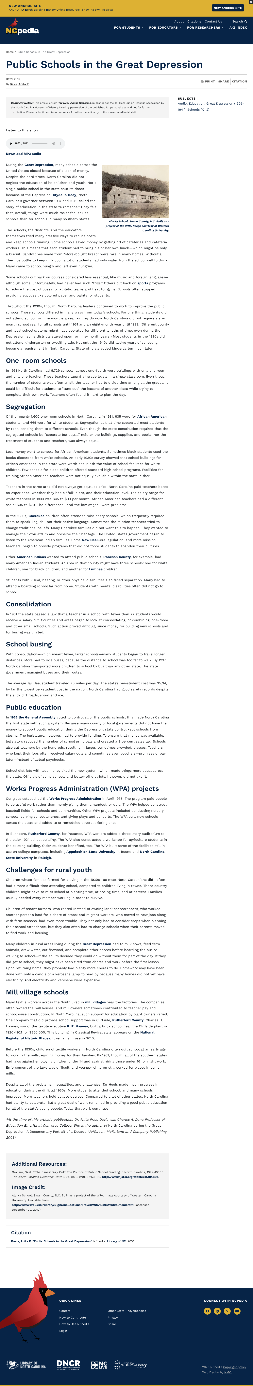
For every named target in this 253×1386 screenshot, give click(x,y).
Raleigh (44, 858)
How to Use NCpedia (74, 1324)
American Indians (32, 557)
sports (143, 283)
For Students (127, 27)
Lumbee (96, 569)
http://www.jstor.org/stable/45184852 (130, 1177)
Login (63, 1331)
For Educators (163, 27)
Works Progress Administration (74, 799)
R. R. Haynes (77, 1026)
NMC (227, 1372)
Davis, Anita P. (19, 84)
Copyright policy (234, 1367)
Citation (239, 81)
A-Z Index (238, 27)
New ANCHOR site (228, 7)
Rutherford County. (128, 1020)
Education (197, 103)
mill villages (96, 1002)
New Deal (90, 540)
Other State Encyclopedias (127, 1311)
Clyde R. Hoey (64, 195)
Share (223, 81)
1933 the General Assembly (33, 717)
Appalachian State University (90, 852)
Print (210, 81)
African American (152, 416)
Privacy (113, 1317)
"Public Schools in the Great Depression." (62, 1241)
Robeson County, (117, 557)
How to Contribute (72, 1317)
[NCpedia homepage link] (22, 26)
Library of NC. (116, 1241)
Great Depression (39, 165)
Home (10, 51)
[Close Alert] (251, 2)
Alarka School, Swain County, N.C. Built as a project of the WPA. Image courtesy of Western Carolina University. (137, 226)
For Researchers (203, 27)
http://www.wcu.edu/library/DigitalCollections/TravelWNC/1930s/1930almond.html (73, 1205)
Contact (64, 1311)
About (179, 21)
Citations (194, 21)
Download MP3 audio (23, 154)
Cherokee (36, 516)
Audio (183, 103)
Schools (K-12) (198, 109)
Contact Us (213, 21)
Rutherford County (44, 834)
